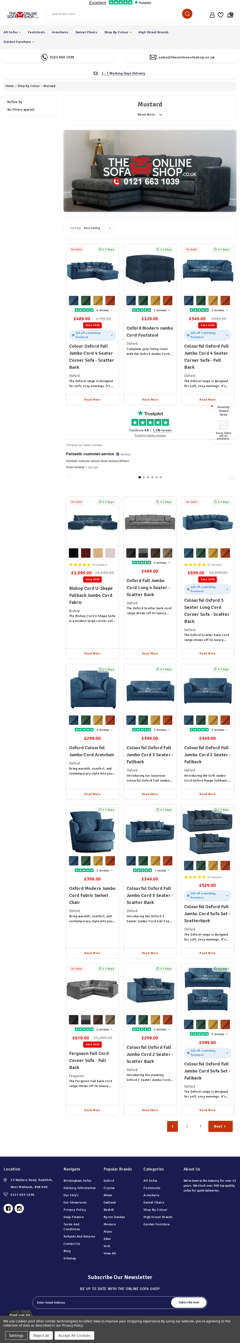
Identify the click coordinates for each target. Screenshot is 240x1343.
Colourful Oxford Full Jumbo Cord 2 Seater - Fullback (207, 755)
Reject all (41, 1335)
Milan (108, 1195)
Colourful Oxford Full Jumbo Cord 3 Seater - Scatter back (150, 895)
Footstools (36, 32)
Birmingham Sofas (78, 1181)
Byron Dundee (114, 1217)
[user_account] (211, 15)
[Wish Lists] (220, 15)
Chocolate (85, 553)
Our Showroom (75, 1202)
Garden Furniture (17, 42)
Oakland (110, 1202)
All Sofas (11, 32)
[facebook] (8, 1208)
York (107, 1246)
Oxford (109, 1181)
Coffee (98, 553)
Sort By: (75, 228)
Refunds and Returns (79, 1236)
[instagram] (19, 1208)
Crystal (109, 1188)
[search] (187, 14)
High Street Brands (154, 32)
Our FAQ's (71, 1195)
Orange (110, 300)
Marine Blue (73, 300)
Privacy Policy (75, 1210)
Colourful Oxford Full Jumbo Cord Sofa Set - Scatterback (207, 914)
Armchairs (60, 32)
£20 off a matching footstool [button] (88, 335)
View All (110, 1253)
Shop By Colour (116, 32)
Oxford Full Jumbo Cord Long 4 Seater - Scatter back (148, 588)
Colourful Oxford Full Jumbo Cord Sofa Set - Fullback (207, 1071)
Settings (16, 1335)
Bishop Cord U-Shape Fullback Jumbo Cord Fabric (91, 595)
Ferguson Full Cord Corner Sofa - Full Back (89, 1060)
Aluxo (108, 1232)
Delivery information (80, 1188)
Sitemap (70, 1258)
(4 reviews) (100, 564)
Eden (107, 1239)
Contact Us (72, 1244)
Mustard (98, 300)
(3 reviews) (215, 564)
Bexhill (109, 1210)
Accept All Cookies (74, 1335)
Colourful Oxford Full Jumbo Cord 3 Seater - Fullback (150, 755)
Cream (110, 553)
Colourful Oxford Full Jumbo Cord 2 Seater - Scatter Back (150, 1054)
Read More (92, 400)
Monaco (110, 1224)
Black (73, 553)
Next (218, 1126)
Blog (67, 1251)
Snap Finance (74, 1217)
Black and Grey (143, 553)
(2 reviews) (215, 877)
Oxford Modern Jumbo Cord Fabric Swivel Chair (92, 895)
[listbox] (98, 228)
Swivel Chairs (86, 32)
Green (85, 300)
